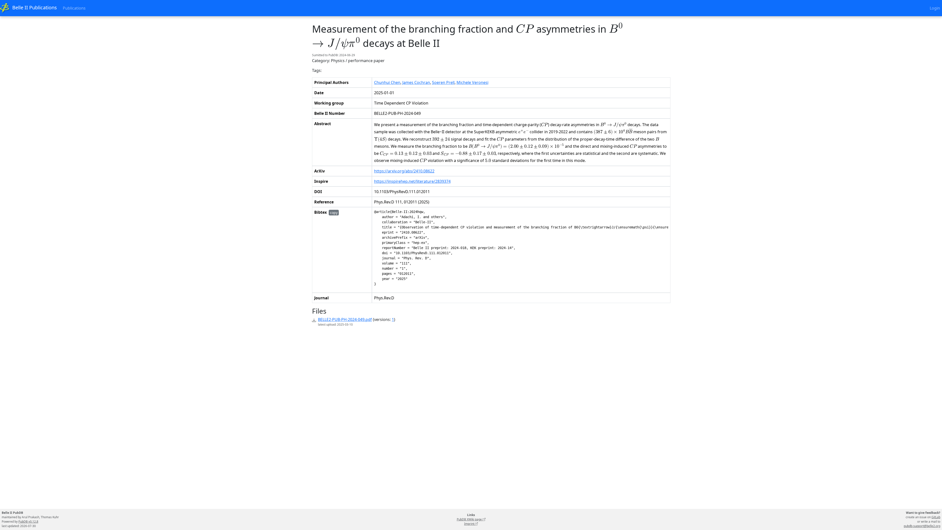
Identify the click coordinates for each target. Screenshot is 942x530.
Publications (74, 8)
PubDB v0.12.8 (28, 521)
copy (334, 212)
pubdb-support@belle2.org (922, 526)
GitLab (935, 517)
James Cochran (416, 82)
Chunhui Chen (387, 82)
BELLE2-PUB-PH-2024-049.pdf (345, 319)
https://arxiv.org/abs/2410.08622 (404, 171)
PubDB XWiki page (470, 519)
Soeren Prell (443, 82)
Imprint (469, 524)
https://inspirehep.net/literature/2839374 (412, 181)
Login (935, 8)
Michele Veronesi (472, 82)
